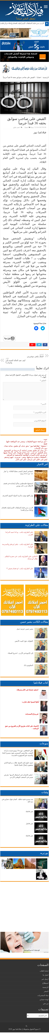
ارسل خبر (45, 979)
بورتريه (44, 853)
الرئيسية (46, 77)
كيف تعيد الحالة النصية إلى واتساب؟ (15, 361)
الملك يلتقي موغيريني (35, 355)
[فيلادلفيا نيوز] (24, 10)
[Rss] (26, 1026)
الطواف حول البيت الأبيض (24, 641)
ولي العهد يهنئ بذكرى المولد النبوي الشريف (17, 496)
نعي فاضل (29, 824)
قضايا (39, 77)
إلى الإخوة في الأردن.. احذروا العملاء (20, 653)
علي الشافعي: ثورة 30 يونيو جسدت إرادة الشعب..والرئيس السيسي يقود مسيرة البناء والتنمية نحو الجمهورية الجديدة (17, 753)
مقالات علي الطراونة (36, 525)
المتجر (46, 991)
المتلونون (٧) (28, 665)
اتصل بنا (45, 975)
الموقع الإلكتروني (40, 421)
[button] (24, 98)
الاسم (43, 404)
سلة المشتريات (43, 995)
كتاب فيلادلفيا (41, 682)
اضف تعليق (16, 127)
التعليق (43, 380)
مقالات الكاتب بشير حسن (34, 621)
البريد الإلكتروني (39, 412)
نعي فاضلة (29, 811)
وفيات (44, 792)
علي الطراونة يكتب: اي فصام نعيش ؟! (19, 568)
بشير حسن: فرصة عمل (25, 629)
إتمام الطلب (44, 971)
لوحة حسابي (44, 999)
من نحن (45, 1004)
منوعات (44, 743)
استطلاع (45, 983)
